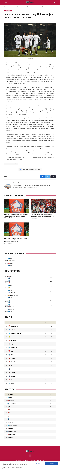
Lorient (11, 163)
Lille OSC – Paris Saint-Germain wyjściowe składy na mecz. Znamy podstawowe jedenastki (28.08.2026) (16, 240)
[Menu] (6, 2)
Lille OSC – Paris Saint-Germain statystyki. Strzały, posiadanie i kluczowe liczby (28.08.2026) (16, 216)
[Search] (54, 2)
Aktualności (8, 10)
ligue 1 (13, 6)
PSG (16, 163)
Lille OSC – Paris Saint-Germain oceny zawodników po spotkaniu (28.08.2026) (42, 215)
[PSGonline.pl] (30, 2)
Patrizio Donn (17, 183)
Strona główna (7, 6)
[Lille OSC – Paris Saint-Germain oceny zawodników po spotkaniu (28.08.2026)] (43, 206)
